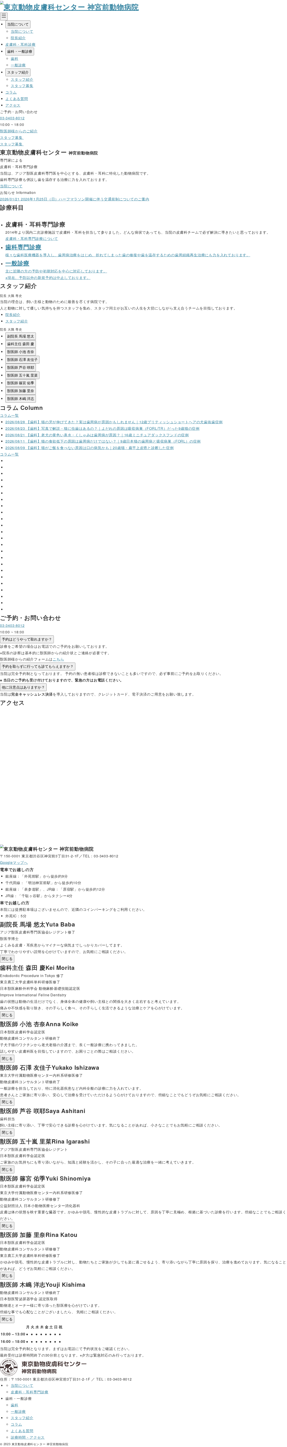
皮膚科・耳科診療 (20, 44)
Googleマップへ (14, 862)
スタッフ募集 (22, 85)
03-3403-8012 (12, 118)
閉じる (7, 958)
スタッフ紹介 (18, 72)
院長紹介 (18, 37)
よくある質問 (16, 98)
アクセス (12, 105)
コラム (11, 92)
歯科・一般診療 (19, 51)
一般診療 (18, 65)
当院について (18, 24)
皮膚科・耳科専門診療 (29, 1391)
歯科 (14, 58)
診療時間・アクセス (28, 1437)
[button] (20, 336)
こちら (58, 659)
